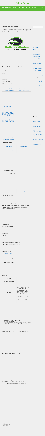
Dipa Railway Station (5, 425)
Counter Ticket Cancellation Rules (7, 112)
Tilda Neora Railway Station (37, 123)
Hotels (23, 7)
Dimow (4, 423)
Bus (29, 7)
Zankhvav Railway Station (37, 144)
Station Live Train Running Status (24, 90)
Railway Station (22, 3)
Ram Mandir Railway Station (37, 127)
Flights (19, 7)
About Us (41, 7)
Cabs (26, 7)
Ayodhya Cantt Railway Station (38, 139)
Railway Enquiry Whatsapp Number (8, 113)
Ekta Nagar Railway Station (37, 131)
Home (3, 7)
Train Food (14, 7)
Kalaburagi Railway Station (37, 125)
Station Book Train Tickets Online (24, 88)
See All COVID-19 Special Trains (7, 106)
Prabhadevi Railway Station (37, 126)
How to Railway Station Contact (7, 107)
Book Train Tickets (8, 7)
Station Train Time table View (9, 90)
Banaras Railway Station (36, 143)
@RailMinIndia (7, 255)
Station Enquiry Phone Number (9, 88)
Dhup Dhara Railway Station (6, 424)
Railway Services (34, 7)
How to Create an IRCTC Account (7, 111)
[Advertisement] (22, 18)
